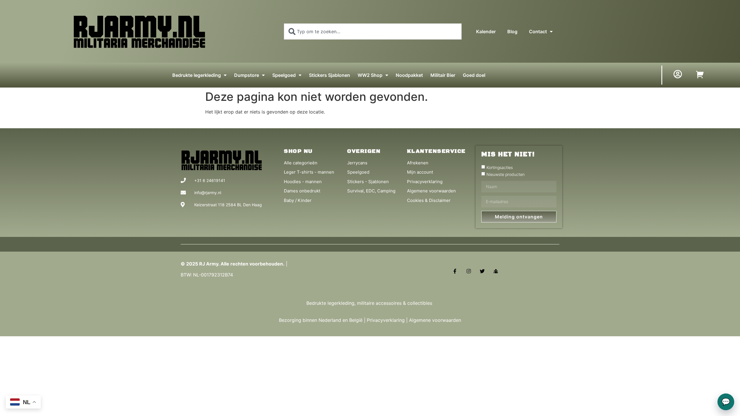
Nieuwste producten (505, 174)
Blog (512, 31)
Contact (538, 31)
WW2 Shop (370, 75)
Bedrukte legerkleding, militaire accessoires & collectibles (370, 303)
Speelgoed (284, 75)
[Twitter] (482, 271)
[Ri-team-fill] (496, 271)
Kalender (486, 31)
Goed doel (474, 75)
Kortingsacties (499, 167)
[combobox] (373, 31)
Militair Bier (442, 75)
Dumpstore (246, 75)
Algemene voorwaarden (435, 320)
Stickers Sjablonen (329, 75)
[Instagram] (468, 271)
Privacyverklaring (386, 320)
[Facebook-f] (455, 271)
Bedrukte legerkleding (196, 75)
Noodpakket (409, 75)
